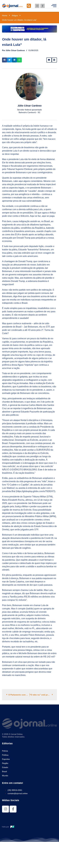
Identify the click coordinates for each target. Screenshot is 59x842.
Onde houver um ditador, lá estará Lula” (19, 20)
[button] (4, 60)
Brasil (4, 771)
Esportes (6, 759)
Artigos (15, 15)
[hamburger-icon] (54, 6)
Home (4, 15)
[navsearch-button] (29, 6)
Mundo (5, 775)
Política (5, 755)
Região (5, 763)
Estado (5, 767)
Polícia (5, 751)
